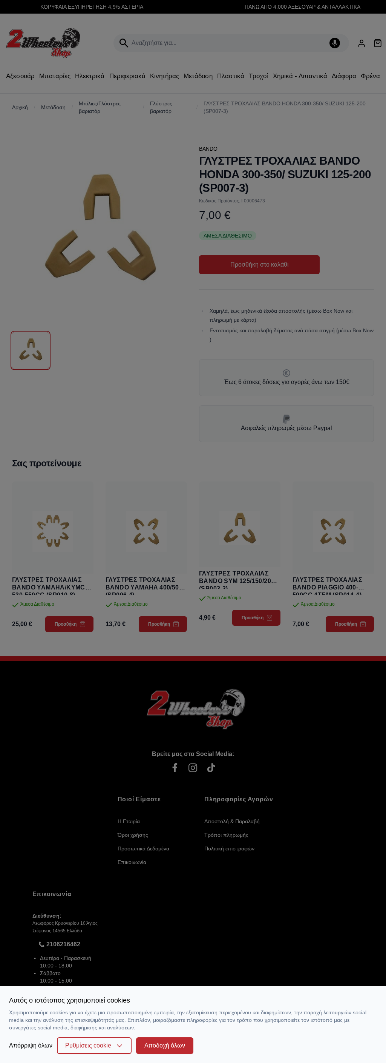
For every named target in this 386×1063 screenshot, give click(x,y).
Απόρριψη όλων (30, 1045)
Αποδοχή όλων (164, 1045)
